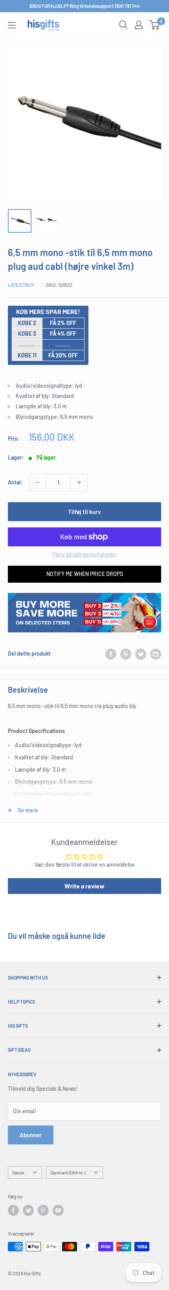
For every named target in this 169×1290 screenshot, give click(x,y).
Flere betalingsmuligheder (84, 554)
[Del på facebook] (110, 653)
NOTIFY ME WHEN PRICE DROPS (84, 573)
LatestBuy (21, 285)
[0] (155, 25)
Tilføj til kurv (84, 511)
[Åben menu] (12, 25)
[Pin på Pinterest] (125, 653)
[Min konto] (139, 25)
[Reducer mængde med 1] (37, 482)
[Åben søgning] (123, 25)
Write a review (84, 886)
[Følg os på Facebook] (13, 1210)
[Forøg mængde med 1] (79, 482)
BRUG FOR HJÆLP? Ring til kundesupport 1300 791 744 (84, 6)
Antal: (15, 482)
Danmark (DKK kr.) (67, 1172)
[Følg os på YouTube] (58, 1210)
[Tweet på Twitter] (140, 653)
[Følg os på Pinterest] (43, 1210)
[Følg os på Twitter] (28, 1210)
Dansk (18, 1172)
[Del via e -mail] (155, 653)
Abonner (31, 1135)
